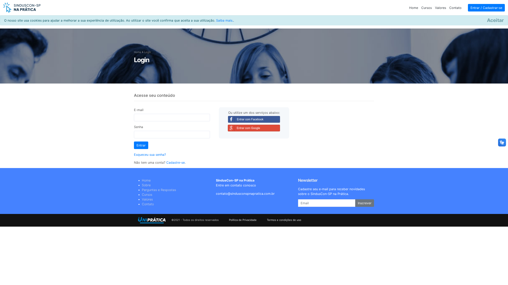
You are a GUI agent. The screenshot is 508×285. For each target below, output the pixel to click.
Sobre (146, 185)
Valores (440, 8)
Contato (455, 8)
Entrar (141, 145)
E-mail (138, 110)
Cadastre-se (175, 162)
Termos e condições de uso (284, 219)
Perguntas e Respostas (159, 190)
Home (413, 8)
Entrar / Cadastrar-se (486, 8)
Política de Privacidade (243, 219)
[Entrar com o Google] (254, 128)
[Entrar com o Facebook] (254, 119)
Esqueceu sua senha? (150, 155)
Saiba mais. (224, 20)
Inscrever (364, 203)
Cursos (426, 8)
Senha (138, 127)
